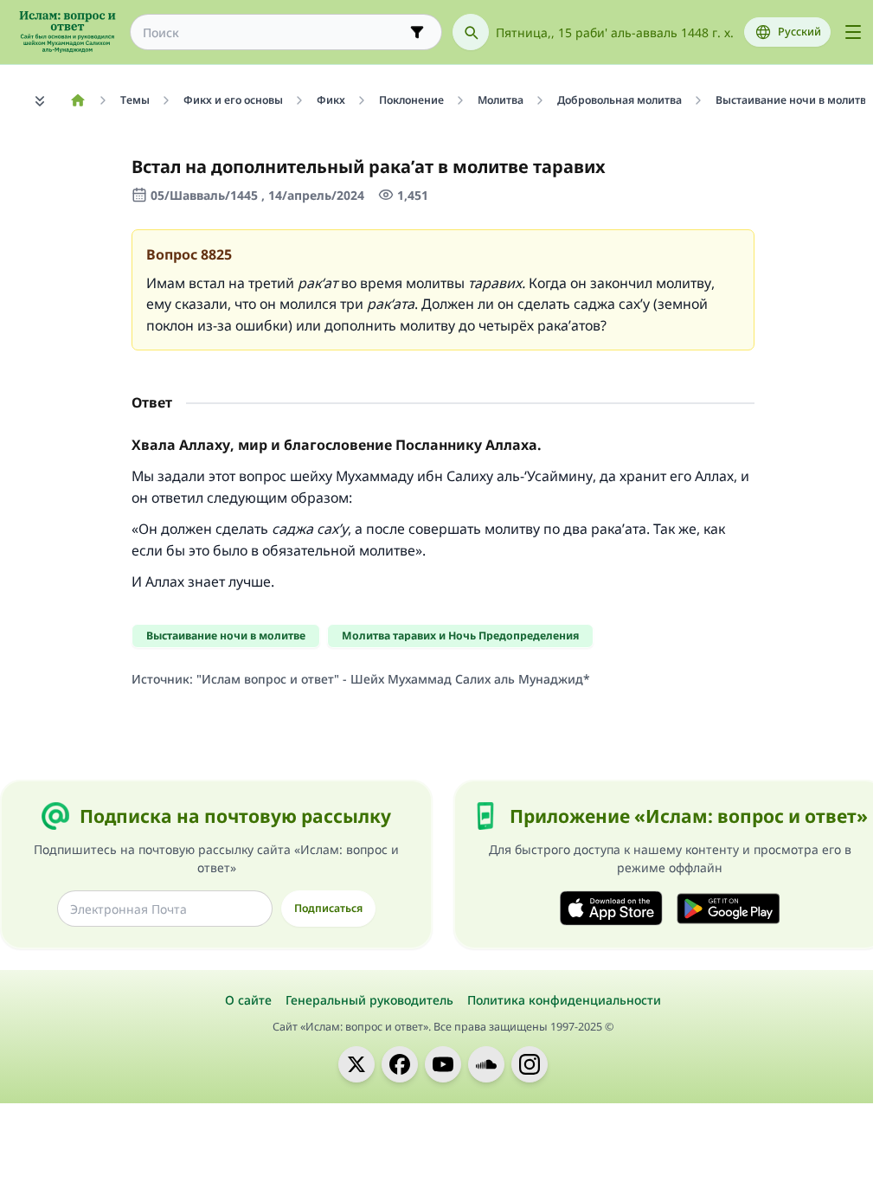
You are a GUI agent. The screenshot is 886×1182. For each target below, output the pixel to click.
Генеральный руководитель (369, 1000)
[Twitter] (356, 1064)
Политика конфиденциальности (564, 1000)
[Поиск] (471, 32)
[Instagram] (529, 1064)
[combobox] (274, 32)
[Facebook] (400, 1064)
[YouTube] (443, 1064)
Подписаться (328, 908)
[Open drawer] (853, 32)
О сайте (248, 1000)
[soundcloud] (486, 1064)
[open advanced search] (417, 32)
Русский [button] (799, 31)
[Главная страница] (77, 100)
